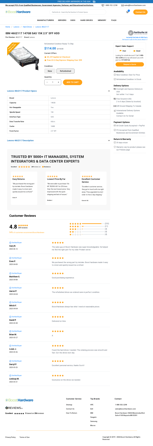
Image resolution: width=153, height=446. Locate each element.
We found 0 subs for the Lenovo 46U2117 (135, 39)
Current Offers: (50, 53)
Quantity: (48, 77)
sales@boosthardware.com (135, 5)
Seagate (93, 417)
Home (7, 27)
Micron (92, 425)
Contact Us (70, 409)
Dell (91, 409)
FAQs (113, 20)
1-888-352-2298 (110, 5)
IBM (91, 413)
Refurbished (65, 71)
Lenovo (16, 27)
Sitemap (69, 405)
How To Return (71, 413)
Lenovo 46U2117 (42, 27)
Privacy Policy (10, 437)
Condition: (48, 66)
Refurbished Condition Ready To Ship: (59, 44)
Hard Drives (86, 20)
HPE (91, 405)
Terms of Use (24, 437)
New (50, 71)
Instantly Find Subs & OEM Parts (137, 37)
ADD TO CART (73, 82)
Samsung (93, 421)
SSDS (72, 20)
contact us (140, 12)
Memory (102, 20)
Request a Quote (130, 64)
